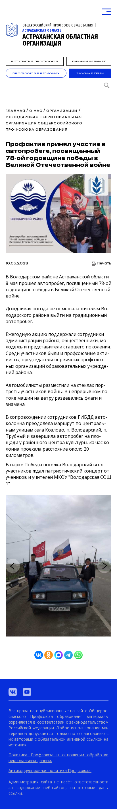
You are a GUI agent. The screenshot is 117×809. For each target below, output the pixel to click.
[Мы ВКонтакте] (13, 692)
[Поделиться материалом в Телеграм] (68, 655)
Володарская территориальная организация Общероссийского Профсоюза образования (44, 123)
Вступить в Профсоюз (34, 61)
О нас (35, 110)
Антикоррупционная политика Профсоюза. (50, 770)
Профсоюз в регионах (35, 73)
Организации (61, 110)
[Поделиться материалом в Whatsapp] (78, 655)
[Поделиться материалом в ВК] (38, 655)
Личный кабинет (89, 61)
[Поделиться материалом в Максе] (58, 655)
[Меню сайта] (106, 12)
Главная (15, 110)
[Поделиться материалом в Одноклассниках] (48, 655)
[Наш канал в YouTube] (27, 692)
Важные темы (90, 73)
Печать (104, 263)
